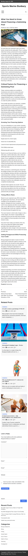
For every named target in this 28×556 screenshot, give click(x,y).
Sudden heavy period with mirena (8, 520)
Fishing (2, 531)
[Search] (26, 12)
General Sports (4, 534)
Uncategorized (4, 544)
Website (3, 475)
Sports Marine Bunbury (14, 6)
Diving (2, 529)
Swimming (9, 284)
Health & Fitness (4, 539)
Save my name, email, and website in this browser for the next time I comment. (13, 482)
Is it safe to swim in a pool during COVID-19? (13, 308)
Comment (4, 442)
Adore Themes (12, 554)
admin (16, 27)
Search (3, 498)
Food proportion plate (5, 517)
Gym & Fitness (4, 536)
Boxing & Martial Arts (5, 526)
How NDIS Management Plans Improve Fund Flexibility (12, 511)
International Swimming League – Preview (12, 345)
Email (3, 468)
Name (3, 461)
